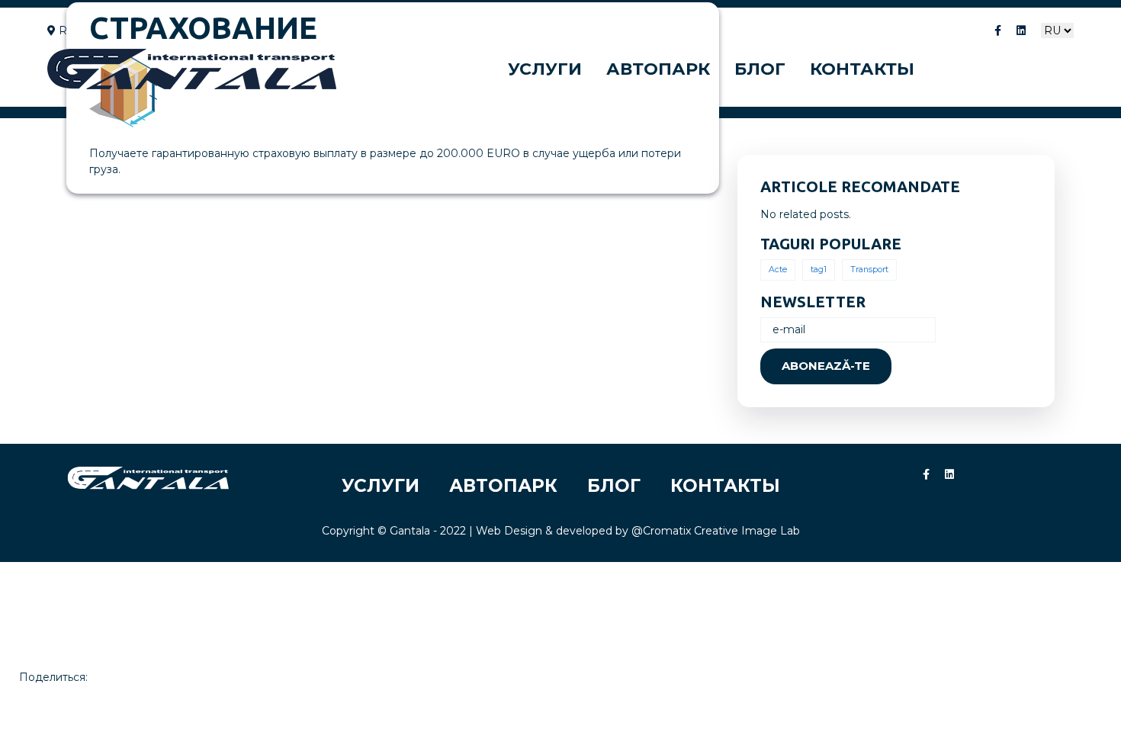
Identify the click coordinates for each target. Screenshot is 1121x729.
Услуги (545, 69)
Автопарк (658, 69)
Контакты (862, 69)
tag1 (819, 270)
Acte (778, 270)
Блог (759, 69)
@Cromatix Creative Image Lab (715, 531)
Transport (869, 270)
